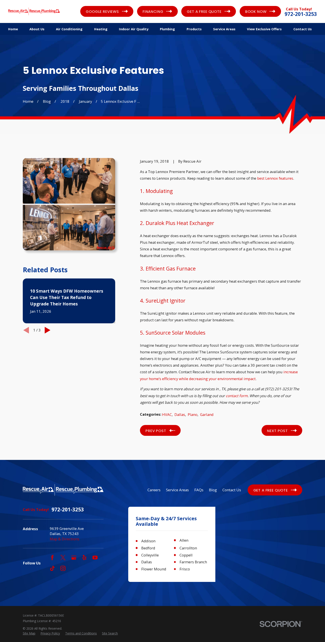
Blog (213, 489)
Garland (207, 414)
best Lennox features (275, 178)
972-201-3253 (301, 14)
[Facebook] (52, 557)
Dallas (179, 414)
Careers (154, 489)
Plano (192, 414)
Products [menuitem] (194, 29)
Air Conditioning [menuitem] (69, 29)
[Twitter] (62, 557)
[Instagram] (62, 568)
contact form (237, 395)
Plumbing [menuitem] (167, 29)
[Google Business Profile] (73, 557)
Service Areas (177, 489)
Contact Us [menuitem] (302, 29)
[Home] (34, 11)
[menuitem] (29, 633)
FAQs (198, 489)
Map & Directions (64, 538)
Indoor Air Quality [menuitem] (133, 29)
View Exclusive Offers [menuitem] (264, 29)
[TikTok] (52, 568)
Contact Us (231, 489)
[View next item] (47, 330)
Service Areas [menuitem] (224, 29)
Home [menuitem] (13, 29)
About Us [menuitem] (36, 29)
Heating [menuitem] (100, 29)
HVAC (167, 414)
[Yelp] (84, 557)
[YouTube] (95, 557)
